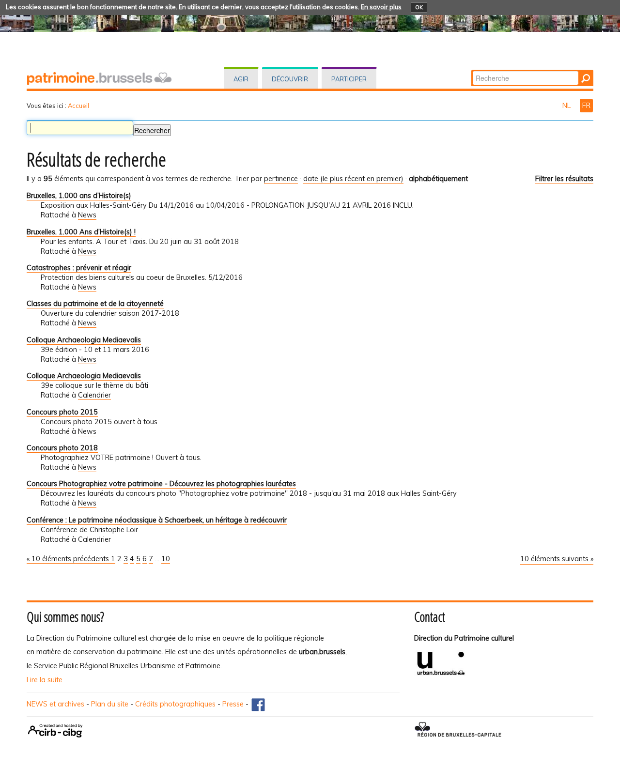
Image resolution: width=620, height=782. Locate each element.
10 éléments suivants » (556, 558)
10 (165, 558)
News (87, 215)
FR (586, 105)
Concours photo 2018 (62, 448)
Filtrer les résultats (564, 178)
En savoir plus (381, 7)
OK (419, 7)
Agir (240, 79)
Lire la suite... (47, 679)
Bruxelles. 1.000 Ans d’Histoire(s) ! (81, 232)
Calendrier (94, 395)
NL (567, 105)
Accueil (78, 105)
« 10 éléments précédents (69, 558)
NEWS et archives (55, 704)
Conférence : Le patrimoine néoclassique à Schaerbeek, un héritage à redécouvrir (157, 520)
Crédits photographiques (175, 704)
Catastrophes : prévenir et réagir (79, 267)
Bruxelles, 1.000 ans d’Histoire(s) (79, 195)
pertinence (281, 178)
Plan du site (109, 704)
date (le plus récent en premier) (353, 178)
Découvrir (290, 79)
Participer (349, 79)
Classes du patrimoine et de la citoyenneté (95, 303)
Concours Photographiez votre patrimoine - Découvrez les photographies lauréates (161, 483)
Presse (233, 704)
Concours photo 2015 (62, 412)
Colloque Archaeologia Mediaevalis (84, 340)
